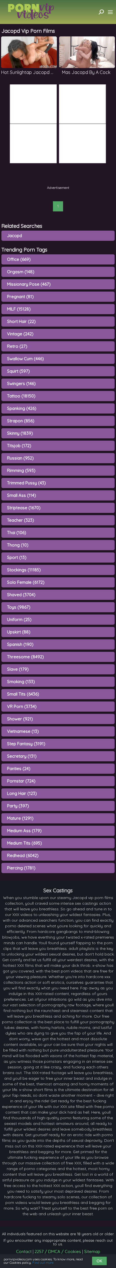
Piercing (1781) (21, 868)
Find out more (42, 1262)
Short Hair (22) (21, 321)
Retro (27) (17, 346)
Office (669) (19, 259)
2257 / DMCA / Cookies (58, 1251)
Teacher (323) (20, 520)
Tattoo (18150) (21, 396)
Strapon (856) (20, 420)
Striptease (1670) (24, 507)
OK (99, 1261)
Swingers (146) (21, 383)
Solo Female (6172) (25, 582)
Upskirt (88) (18, 632)
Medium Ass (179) (24, 830)
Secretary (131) (22, 756)
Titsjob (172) (19, 445)
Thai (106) (16, 532)
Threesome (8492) (25, 656)
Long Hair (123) (22, 793)
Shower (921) (20, 719)
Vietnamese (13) (23, 731)
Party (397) (18, 805)
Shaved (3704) (21, 594)
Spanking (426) (21, 408)
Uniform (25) (19, 619)
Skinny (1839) (20, 433)
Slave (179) (18, 669)
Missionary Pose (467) (29, 284)
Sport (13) (16, 557)
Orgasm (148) (20, 271)
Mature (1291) (20, 818)
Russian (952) (20, 458)
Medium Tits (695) (24, 843)
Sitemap (92, 1251)
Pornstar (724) (21, 781)
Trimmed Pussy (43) (26, 483)
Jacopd (14, 235)
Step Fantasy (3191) (26, 743)
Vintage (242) (20, 333)
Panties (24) (18, 768)
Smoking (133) (21, 681)
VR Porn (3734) (22, 706)
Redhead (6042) (23, 855)
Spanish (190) (20, 644)
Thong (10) (17, 545)
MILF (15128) (19, 309)
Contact (24, 1251)
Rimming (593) (21, 470)
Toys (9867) (18, 607)
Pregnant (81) (20, 296)
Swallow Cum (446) (25, 358)
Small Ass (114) (21, 495)
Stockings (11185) (24, 569)
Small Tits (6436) (23, 694)
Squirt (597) (18, 371)
